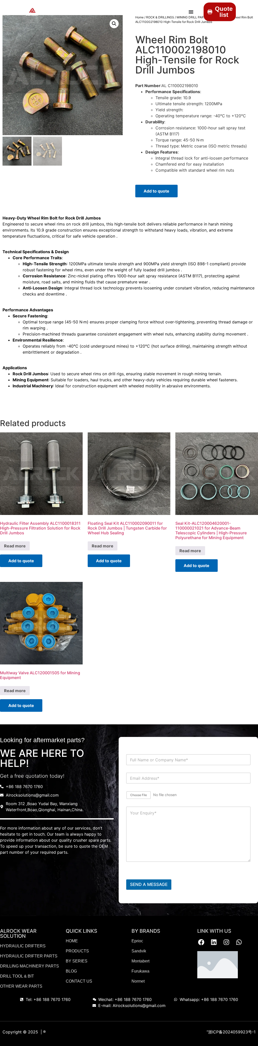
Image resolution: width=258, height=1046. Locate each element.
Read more (15, 545)
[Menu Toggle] (191, 11)
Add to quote (156, 191)
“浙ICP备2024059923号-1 (231, 1031)
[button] (114, 23)
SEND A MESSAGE (149, 884)
